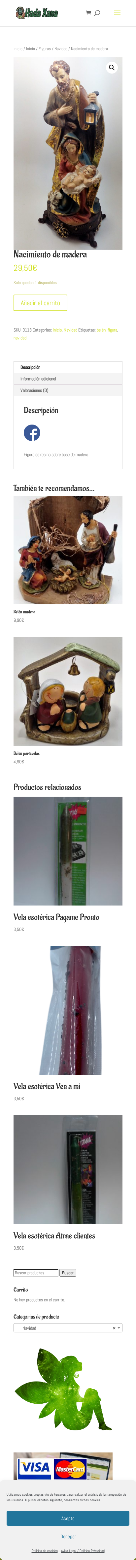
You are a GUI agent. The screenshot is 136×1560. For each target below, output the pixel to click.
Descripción (30, 367)
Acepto (68, 1518)
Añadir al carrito (40, 303)
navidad (20, 338)
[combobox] (68, 1327)
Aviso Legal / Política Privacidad (83, 1550)
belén (101, 330)
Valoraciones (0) (34, 390)
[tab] (68, 367)
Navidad (60, 48)
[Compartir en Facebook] (32, 433)
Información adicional (38, 379)
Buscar (68, 1273)
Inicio (18, 48)
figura (112, 330)
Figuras (45, 48)
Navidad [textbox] (66, 1328)
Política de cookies (45, 1550)
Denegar (68, 1536)
